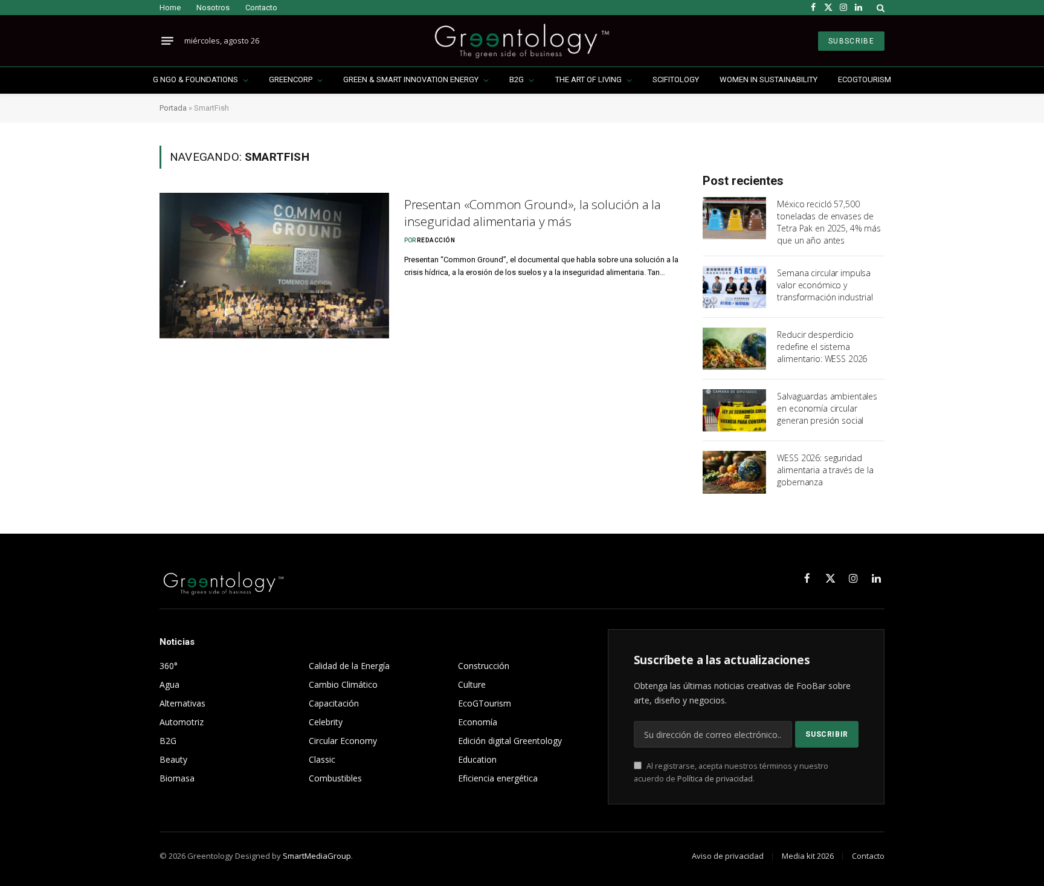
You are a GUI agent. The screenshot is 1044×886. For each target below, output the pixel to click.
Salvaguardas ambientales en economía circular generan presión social (827, 408)
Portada (173, 107)
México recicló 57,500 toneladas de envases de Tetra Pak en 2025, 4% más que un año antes (829, 222)
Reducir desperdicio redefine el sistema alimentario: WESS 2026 (822, 346)
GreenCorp (290, 79)
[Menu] (167, 41)
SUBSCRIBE (851, 41)
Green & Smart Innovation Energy (410, 79)
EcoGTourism (864, 79)
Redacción (436, 240)
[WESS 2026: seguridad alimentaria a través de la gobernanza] (734, 472)
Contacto (261, 7)
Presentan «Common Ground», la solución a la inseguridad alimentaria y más (532, 213)
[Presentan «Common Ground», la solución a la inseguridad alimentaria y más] (274, 265)
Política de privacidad (715, 779)
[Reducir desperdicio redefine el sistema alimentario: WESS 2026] (734, 349)
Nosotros (213, 7)
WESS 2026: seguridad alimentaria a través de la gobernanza (825, 470)
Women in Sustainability (768, 79)
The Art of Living (588, 79)
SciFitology (675, 79)
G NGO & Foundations (195, 79)
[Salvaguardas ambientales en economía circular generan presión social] (734, 410)
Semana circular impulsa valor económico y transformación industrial (825, 285)
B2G (516, 79)
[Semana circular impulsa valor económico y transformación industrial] (734, 287)
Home (170, 7)
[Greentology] (521, 40)
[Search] (879, 7)
